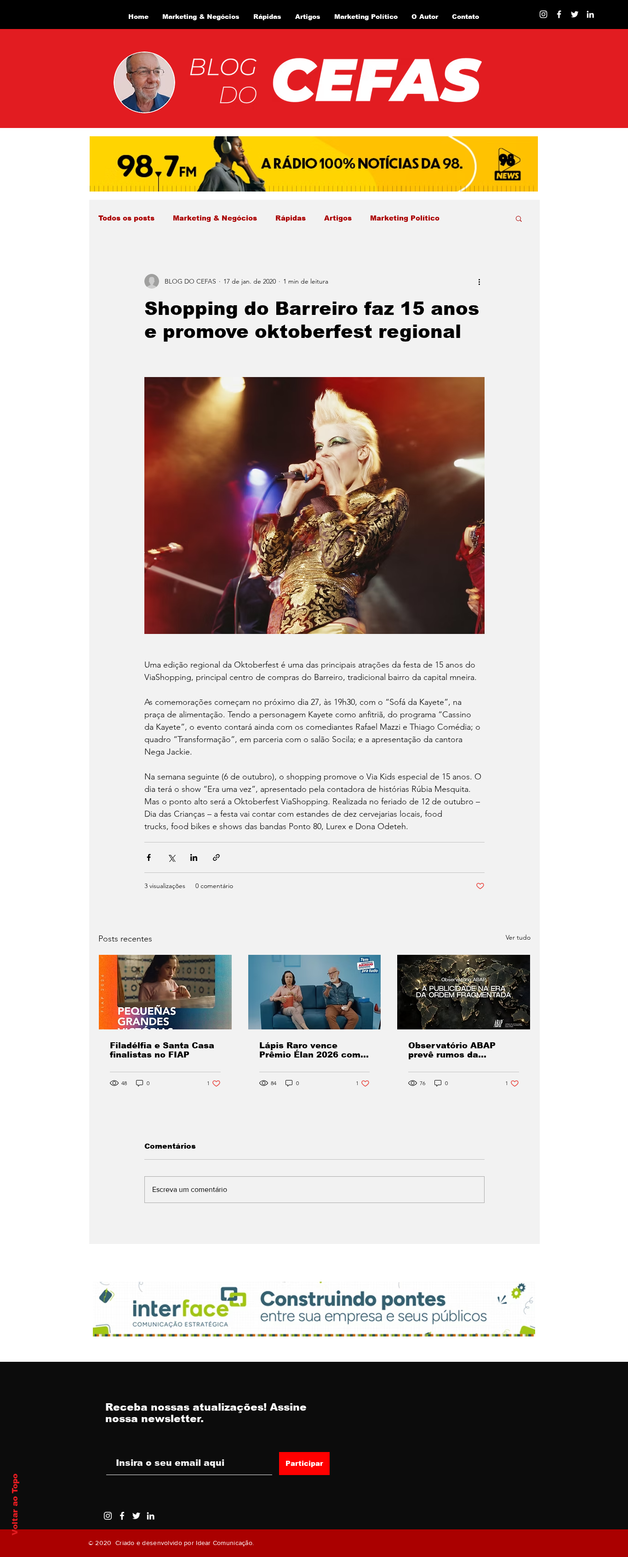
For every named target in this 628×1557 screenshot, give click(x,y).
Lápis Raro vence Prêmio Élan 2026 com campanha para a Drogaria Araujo (309, 1050)
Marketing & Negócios (215, 218)
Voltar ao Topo (15, 1504)
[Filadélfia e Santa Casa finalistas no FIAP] (165, 992)
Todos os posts (126, 218)
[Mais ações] (479, 281)
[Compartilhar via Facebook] (148, 857)
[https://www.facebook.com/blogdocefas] (559, 14)
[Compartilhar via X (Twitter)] (171, 857)
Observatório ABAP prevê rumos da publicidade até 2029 (455, 1050)
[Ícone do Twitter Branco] (136, 1516)
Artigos (338, 218)
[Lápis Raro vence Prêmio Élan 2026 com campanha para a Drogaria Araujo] (314, 992)
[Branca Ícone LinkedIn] (590, 14)
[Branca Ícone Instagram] (543, 14)
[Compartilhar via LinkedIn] (193, 857)
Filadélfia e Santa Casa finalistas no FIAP (162, 1050)
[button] (518, 218)
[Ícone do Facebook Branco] (122, 1516)
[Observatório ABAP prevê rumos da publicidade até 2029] (463, 992)
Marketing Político (405, 218)
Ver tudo (518, 937)
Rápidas (290, 218)
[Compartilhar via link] (216, 857)
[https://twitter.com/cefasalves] (575, 14)
